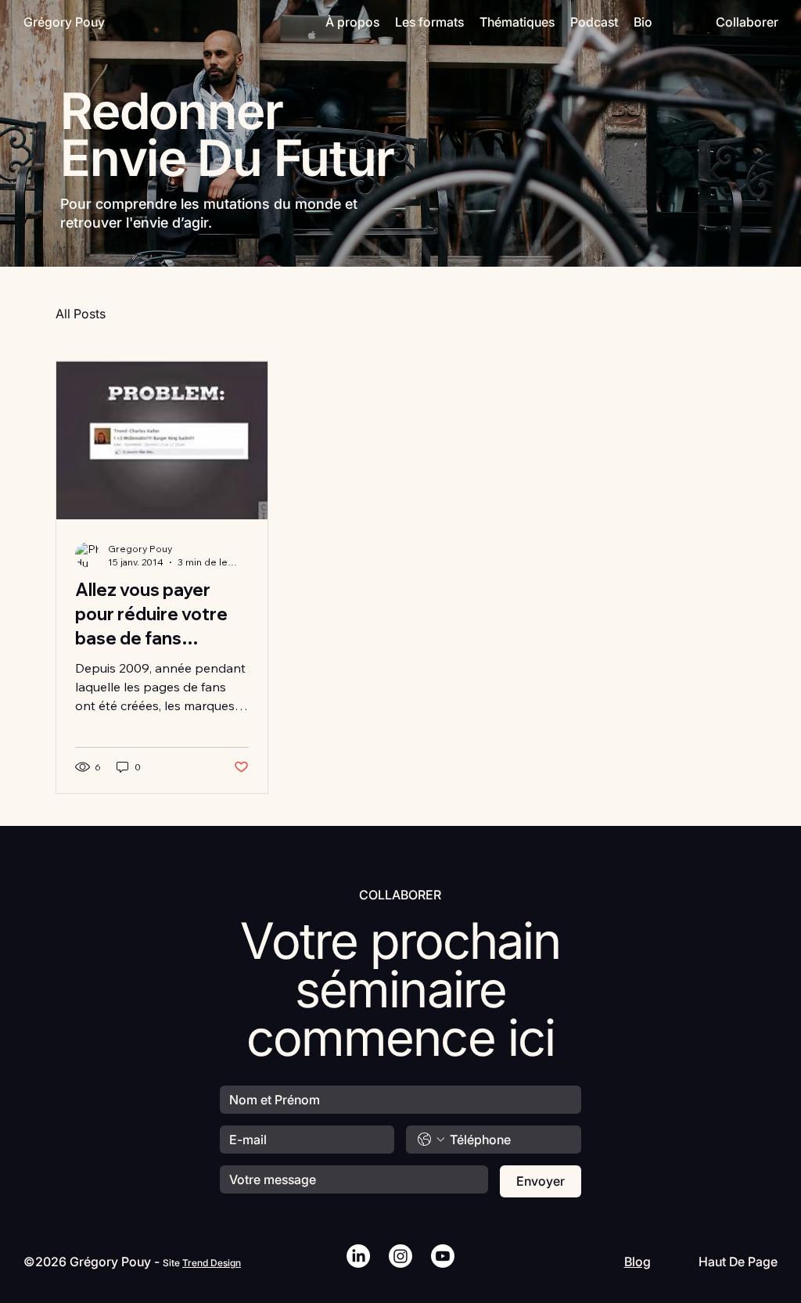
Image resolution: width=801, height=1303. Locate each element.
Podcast (594, 22)
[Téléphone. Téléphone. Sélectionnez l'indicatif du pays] (431, 1139)
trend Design (211, 1263)
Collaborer (747, 22)
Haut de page (738, 1261)
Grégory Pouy (64, 22)
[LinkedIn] (358, 1256)
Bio (643, 22)
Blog (637, 1261)
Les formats (429, 22)
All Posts (81, 313)
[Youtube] (442, 1256)
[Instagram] (400, 1256)
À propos (352, 22)
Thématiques (517, 22)
